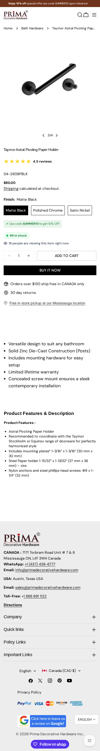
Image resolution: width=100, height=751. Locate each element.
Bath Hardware (32, 28)
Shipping (11, 188)
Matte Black (16, 210)
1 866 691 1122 (35, 596)
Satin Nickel (80, 210)
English (25, 670)
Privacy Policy (29, 692)
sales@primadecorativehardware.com (47, 587)
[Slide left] (43, 135)
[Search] (80, 15)
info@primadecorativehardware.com (46, 570)
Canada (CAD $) (62, 670)
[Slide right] (56, 135)
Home (8, 28)
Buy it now (50, 270)
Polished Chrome (48, 210)
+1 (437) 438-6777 (40, 564)
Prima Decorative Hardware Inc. (56, 734)
